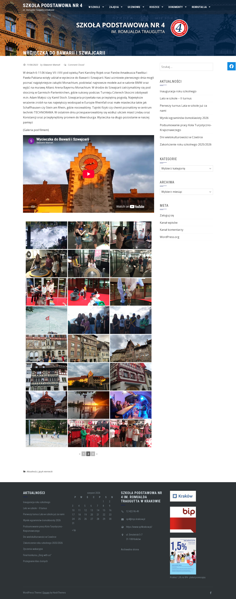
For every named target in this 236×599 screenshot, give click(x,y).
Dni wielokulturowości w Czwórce (181, 137)
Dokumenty (175, 7)
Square (46, 592)
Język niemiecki (46, 471)
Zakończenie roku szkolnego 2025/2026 (185, 144)
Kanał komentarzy (171, 230)
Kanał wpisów (168, 223)
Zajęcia (114, 7)
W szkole (94, 7)
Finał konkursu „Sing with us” (37, 555)
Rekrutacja (199, 7)
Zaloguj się (167, 215)
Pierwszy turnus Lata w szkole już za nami (43, 514)
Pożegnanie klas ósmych (35, 561)
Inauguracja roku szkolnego (178, 91)
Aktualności (32, 471)
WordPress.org (169, 237)
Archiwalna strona (130, 549)
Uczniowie (134, 7)
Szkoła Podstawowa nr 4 (53, 5)
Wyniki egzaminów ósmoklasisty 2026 (184, 118)
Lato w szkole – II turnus (176, 98)
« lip (74, 530)
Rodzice (154, 7)
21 (98, 514)
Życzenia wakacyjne (33, 549)
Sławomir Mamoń (51, 64)
